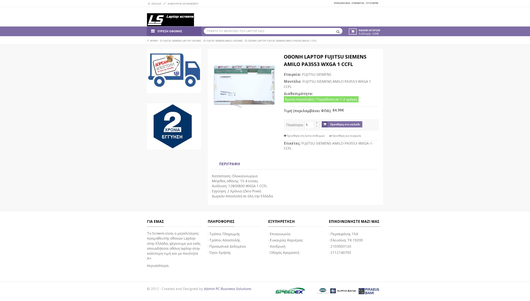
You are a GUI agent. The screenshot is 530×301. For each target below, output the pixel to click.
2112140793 (372, 3)
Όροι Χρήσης (220, 252)
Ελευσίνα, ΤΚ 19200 (346, 240)
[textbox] (273, 31)
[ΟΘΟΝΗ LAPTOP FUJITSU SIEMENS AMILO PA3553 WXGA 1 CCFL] (245, 86)
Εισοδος (156, 3)
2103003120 (357, 3)
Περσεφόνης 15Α (344, 233)
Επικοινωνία (280, 233)
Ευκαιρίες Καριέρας (286, 240)
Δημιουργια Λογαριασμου (182, 3)
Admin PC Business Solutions (227, 288)
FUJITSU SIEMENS (316, 74)
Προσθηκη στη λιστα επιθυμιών (305, 136)
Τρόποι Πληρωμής (224, 233)
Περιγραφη (229, 164)
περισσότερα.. (158, 265)
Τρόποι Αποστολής (224, 240)
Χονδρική (277, 246)
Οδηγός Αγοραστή (284, 252)
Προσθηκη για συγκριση (346, 136)
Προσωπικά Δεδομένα (227, 246)
